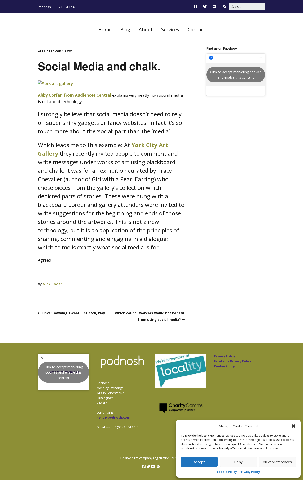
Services (170, 29)
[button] (293, 426)
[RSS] (224, 6)
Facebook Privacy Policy (232, 361)
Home (105, 29)
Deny (238, 461)
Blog (125, 29)
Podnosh (44, 7)
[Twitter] (205, 6)
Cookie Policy (227, 472)
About (146, 29)
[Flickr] (214, 6)
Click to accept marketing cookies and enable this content (236, 75)
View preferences (277, 461)
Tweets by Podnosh (63, 372)
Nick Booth (52, 283)
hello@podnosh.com (113, 417)
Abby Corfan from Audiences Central (74, 95)
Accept (199, 461)
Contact (196, 29)
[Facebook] (197, 6)
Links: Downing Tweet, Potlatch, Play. (74, 313)
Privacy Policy (249, 472)
